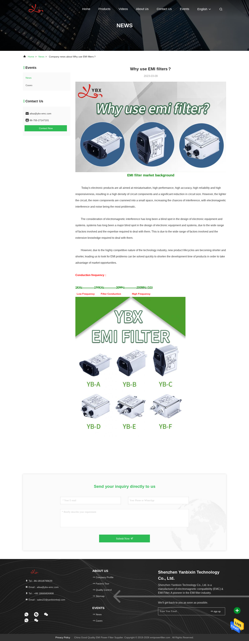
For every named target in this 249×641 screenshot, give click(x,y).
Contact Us (164, 9)
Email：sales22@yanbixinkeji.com (46, 599)
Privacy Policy (62, 637)
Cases (29, 85)
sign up (217, 611)
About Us (142, 9)
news (41, 56)
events (184, 9)
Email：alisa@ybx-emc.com (43, 587)
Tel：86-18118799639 (40, 580)
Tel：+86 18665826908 (41, 593)
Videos (123, 9)
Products (104, 9)
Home (86, 9)
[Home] (36, 8)
